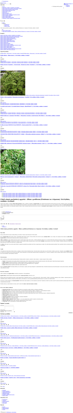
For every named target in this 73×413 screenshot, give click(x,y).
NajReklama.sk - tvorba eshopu (11, 412)
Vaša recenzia (2, 309)
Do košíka (2, 68)
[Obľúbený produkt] (0, 69)
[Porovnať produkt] (1, 69)
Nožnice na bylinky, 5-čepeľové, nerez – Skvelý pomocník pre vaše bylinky (15, 377)
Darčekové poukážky (5, 401)
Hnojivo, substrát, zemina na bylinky (8, 17)
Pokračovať (70, 312)
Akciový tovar (6, 25)
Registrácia (68, 5)
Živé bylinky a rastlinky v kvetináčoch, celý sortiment (10, 7)
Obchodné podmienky (5, 391)
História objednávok (5, 407)
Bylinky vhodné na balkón (6, 16)
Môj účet (3, 406)
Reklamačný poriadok (5, 393)
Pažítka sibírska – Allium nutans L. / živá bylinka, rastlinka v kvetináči (14, 55)
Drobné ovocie (4, 42)
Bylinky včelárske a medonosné (7, 15)
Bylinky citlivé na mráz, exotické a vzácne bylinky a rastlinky (12, 8)
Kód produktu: (4, 212)
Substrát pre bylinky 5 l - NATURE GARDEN (9, 367)
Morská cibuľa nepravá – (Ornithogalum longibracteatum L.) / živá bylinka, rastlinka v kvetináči (20, 337)
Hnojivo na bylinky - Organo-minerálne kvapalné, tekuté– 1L (13, 357)
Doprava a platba (7, 26)
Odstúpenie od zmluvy (5, 392)
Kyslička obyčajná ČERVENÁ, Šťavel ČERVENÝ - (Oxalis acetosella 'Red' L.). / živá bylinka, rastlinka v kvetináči (23, 124)
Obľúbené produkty (5, 408)
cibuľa (4, 386)
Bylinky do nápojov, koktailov (7, 13)
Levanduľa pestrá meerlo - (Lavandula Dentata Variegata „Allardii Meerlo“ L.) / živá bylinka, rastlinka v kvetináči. (24, 106)
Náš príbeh (4, 390)
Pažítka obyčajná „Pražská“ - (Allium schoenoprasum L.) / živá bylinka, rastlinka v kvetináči (19, 317)
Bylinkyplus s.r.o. (8, 211)
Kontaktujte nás (6, 24)
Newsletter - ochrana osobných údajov (8, 394)
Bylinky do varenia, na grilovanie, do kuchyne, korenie (11, 14)
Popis (3, 225)
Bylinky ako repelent (5, 43)
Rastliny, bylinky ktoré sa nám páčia (7, 49)
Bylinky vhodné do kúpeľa (6, 11)
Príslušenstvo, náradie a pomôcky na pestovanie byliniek (11, 18)
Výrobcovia (4, 400)
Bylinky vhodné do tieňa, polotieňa (7, 40)
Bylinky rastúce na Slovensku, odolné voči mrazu (10, 9)
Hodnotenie (2, 311)
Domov (3, 6)
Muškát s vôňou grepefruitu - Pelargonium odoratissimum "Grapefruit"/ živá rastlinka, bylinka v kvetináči (22, 97)
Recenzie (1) (4, 226)
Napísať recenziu (18, 223)
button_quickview (3, 60)
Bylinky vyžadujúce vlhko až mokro (7, 41)
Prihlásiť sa (68, 6)
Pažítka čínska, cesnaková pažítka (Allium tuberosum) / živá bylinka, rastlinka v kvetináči (18, 327)
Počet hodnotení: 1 (12, 223)
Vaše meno (2, 305)
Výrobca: (3, 211)
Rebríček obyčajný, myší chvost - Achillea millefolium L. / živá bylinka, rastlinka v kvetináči (19, 347)
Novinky (3, 409)
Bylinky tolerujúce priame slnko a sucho (8, 10)
